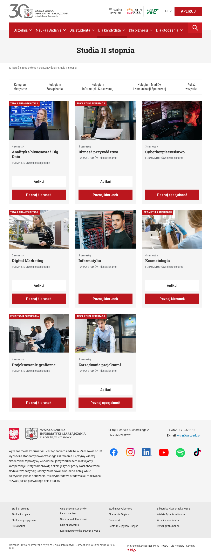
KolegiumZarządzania (55, 87)
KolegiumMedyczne (20, 87)
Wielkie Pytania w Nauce (171, 514)
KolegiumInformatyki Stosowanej (97, 87)
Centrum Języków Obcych (123, 526)
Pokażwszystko (191, 87)
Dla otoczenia (167, 30)
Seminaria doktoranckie (73, 519)
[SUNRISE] (134, 11)
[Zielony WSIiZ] (153, 11)
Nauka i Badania (48, 30)
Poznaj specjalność (172, 195)
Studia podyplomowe (120, 508)
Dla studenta (80, 30)
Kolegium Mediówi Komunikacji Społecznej (149, 87)
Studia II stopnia (21, 514)
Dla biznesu (138, 30)
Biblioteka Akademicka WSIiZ (173, 508)
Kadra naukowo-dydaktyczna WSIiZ (80, 530)
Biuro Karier (18, 526)
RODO (165, 545)
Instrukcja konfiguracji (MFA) (143, 545)
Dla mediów (177, 545)
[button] (195, 27)
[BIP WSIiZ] (131, 550)
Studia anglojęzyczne (24, 520)
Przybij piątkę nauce (168, 526)
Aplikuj (39, 182)
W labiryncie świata (168, 520)
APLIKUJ (188, 11)
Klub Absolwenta (69, 525)
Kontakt (190, 545)
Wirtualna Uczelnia (115, 11)
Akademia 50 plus (119, 514)
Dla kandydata (109, 30)
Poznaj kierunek (39, 195)
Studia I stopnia (20, 508)
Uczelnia (21, 30)
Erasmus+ (114, 520)
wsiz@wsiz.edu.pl (188, 435)
